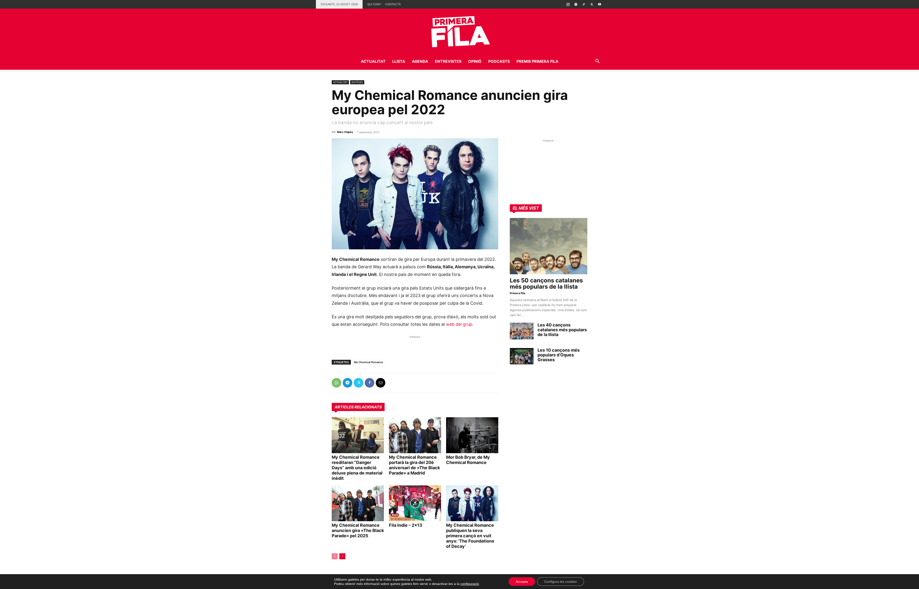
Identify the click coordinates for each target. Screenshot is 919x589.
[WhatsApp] (336, 383)
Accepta (522, 581)
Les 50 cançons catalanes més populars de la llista (546, 283)
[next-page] (342, 556)
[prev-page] (335, 556)
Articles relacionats (358, 407)
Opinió (475, 61)
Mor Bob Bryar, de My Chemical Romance (468, 460)
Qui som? (374, 4)
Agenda (420, 61)
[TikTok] (583, 4)
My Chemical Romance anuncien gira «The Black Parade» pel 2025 (358, 530)
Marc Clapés (345, 132)
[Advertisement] (388, 346)
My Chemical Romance (368, 362)
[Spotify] (575, 4)
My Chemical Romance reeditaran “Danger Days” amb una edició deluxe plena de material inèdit (357, 468)
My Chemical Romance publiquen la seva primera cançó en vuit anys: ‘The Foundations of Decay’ (470, 536)
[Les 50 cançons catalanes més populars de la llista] (548, 246)
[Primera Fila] (459, 31)
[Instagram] (568, 4)
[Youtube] (599, 4)
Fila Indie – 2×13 (405, 525)
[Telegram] (347, 383)
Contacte (393, 4)
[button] (597, 61)
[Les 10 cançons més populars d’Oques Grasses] (522, 356)
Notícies (357, 82)
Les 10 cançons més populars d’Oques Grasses (559, 355)
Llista (398, 61)
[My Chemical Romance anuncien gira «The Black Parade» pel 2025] (358, 503)
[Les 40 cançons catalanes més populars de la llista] (522, 331)
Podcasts (499, 61)
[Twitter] (591, 4)
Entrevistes (448, 61)
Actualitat (373, 61)
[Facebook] (369, 383)
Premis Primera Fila (537, 61)
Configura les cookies (560, 581)
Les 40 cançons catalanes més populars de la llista (562, 329)
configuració (469, 584)
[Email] (380, 383)
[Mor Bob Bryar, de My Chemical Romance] (472, 435)
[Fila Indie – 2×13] (415, 503)
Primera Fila (517, 293)
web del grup (459, 324)
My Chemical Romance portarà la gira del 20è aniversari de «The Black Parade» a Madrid (414, 465)
